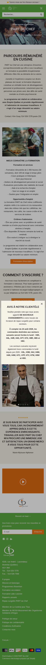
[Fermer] (41, 303)
